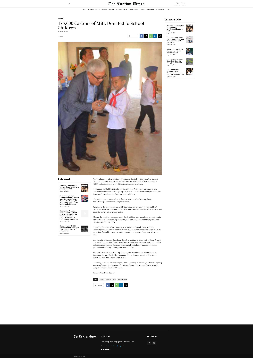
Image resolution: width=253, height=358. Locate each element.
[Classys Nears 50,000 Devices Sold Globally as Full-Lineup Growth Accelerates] (84, 228)
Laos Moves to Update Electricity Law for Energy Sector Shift (175, 61)
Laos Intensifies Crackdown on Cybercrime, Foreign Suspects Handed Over (175, 71)
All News (60, 18)
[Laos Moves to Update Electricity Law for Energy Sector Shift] (189, 61)
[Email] (160, 36)
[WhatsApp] (151, 36)
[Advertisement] (126, 304)
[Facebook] (141, 36)
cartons (101, 279)
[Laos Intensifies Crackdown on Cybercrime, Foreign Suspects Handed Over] (189, 71)
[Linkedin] (155, 36)
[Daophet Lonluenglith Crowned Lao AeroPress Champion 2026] (84, 188)
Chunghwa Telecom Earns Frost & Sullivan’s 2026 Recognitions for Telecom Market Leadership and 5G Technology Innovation (69, 215)
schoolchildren (122, 279)
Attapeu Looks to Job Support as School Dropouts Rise (175, 50)
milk (114, 279)
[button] (69, 4)
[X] (146, 36)
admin (61, 36)
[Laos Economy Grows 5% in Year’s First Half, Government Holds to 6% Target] (189, 39)
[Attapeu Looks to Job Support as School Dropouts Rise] (189, 51)
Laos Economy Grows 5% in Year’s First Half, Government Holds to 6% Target (175, 39)
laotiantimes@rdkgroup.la (117, 346)
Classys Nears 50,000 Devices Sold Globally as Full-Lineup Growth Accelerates (69, 228)
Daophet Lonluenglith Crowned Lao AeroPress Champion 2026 (69, 187)
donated (108, 279)
